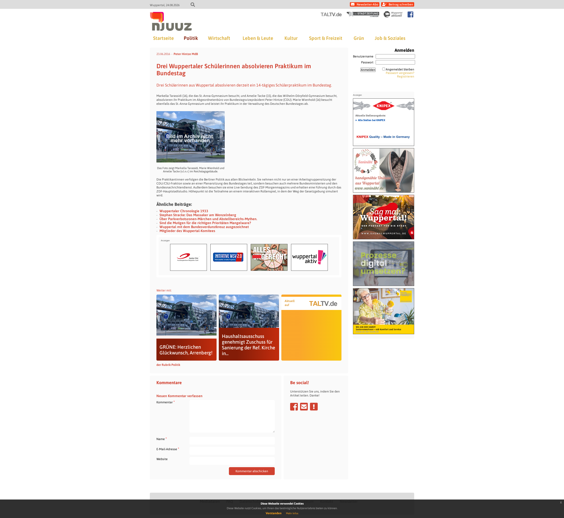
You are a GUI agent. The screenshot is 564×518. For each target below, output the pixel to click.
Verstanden (274, 513)
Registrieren (405, 76)
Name (161, 439)
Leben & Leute (258, 38)
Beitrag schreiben (401, 4)
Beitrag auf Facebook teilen (294, 406)
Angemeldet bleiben (400, 69)
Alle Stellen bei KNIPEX (370, 120)
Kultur (291, 38)
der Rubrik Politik (168, 365)
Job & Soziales (390, 38)
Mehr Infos (292, 513)
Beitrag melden (314, 406)
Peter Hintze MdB (186, 54)
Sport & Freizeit (325, 38)
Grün (359, 38)
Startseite (163, 38)
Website (162, 459)
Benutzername (363, 56)
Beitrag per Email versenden (304, 406)
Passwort (367, 62)
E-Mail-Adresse (167, 449)
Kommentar (165, 402)
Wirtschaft (219, 38)
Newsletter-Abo (367, 4)
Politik (191, 38)
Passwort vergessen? (400, 73)
